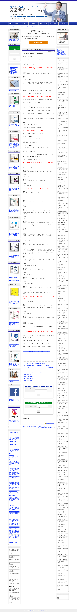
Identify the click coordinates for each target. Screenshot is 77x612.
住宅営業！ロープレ (61, 488)
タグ (10, 459)
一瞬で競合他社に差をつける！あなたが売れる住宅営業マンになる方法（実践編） (14, 469)
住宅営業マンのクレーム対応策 (63, 330)
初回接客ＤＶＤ (13, 70)
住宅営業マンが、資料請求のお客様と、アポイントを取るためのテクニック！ (14, 579)
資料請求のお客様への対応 (62, 565)
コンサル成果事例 (13, 72)
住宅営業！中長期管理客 (61, 348)
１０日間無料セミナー (61, 205)
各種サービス (11, 505)
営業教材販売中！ (60, 52)
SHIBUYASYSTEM (12, 441)
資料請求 (59, 573)
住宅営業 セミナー (60, 551)
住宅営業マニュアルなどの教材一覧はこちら (33, 371)
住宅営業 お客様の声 (61, 278)
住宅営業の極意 (60, 193)
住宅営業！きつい (60, 105)
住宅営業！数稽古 (60, 408)
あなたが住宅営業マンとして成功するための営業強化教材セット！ (14, 447)
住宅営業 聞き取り (60, 227)
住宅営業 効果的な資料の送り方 (63, 585)
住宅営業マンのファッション (62, 390)
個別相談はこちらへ (61, 50)
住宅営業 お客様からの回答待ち (63, 533)
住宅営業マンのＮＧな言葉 (62, 224)
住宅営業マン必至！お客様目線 (63, 476)
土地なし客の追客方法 (61, 92)
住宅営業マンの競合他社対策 (62, 249)
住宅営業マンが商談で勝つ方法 (63, 576)
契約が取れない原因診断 (13, 528)
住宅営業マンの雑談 (61, 291)
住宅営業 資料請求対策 (61, 524)
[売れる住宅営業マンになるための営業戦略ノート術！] (38, 21)
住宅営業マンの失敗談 (61, 365)
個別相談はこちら (27, 374)
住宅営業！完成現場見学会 (62, 470)
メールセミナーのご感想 (61, 569)
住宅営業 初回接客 (60, 235)
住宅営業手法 (60, 200)
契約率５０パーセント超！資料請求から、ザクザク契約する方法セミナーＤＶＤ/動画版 (14, 536)
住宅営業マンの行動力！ (61, 395)
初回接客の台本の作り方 (61, 575)
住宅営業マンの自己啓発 (61, 312)
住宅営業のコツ (60, 388)
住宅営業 (59, 226)
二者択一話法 (60, 343)
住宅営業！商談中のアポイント (63, 505)
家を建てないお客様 (61, 374)
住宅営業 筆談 (60, 275)
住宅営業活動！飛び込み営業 (62, 332)
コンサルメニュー (60, 60)
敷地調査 (59, 244)
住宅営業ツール (60, 265)
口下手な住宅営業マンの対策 (62, 172)
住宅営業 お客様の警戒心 (62, 531)
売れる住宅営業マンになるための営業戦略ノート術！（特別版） (37, 365)
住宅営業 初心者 (60, 69)
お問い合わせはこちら (28, 380)
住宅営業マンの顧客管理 (61, 465)
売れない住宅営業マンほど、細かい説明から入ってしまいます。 (14, 599)
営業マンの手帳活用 (61, 579)
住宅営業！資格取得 (61, 115)
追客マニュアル (60, 511)
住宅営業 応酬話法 (60, 222)
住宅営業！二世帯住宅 (61, 472)
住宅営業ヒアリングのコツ (62, 177)
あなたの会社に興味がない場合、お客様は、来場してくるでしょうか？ (14, 594)
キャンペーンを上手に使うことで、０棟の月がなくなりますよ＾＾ (36, 351)
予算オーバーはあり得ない (62, 392)
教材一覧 (59, 191)
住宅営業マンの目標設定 (61, 338)
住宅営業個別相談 (12, 495)
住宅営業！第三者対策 (61, 469)
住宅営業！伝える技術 (61, 161)
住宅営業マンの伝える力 (61, 422)
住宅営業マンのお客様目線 (62, 559)
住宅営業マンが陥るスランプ (62, 272)
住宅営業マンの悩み (61, 202)
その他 (59, 293)
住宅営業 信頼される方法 (62, 403)
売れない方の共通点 (61, 480)
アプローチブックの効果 (61, 537)
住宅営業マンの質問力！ (61, 300)
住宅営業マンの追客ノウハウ (62, 107)
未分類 (59, 589)
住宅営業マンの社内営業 (61, 310)
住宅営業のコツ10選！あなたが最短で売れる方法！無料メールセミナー (14, 479)
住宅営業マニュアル (14, 67)
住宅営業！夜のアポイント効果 (63, 428)
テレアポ (59, 149)
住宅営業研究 (60, 237)
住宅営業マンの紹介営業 (61, 288)
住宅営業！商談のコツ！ (61, 169)
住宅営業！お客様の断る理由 (62, 503)
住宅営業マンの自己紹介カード (63, 135)
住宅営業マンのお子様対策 (62, 379)
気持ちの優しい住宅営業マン (62, 507)
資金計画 (59, 345)
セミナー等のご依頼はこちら (30, 378)
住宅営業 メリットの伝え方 (62, 218)
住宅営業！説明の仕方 (61, 446)
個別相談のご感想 (60, 51)
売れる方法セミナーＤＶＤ (62, 209)
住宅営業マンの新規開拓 (61, 357)
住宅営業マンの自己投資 (61, 426)
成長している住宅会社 (61, 363)
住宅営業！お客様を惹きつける (63, 474)
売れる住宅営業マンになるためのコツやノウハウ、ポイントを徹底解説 (38, 367)
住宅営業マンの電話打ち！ (62, 315)
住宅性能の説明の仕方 (61, 67)
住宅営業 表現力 (60, 521)
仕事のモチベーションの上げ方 (63, 97)
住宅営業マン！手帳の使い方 (62, 438)
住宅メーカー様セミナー (61, 158)
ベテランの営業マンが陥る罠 (62, 479)
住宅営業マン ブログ (61, 519)
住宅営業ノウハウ (60, 384)
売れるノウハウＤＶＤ (14, 69)
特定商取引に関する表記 (13, 542)
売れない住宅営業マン (61, 514)
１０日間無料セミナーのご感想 (63, 213)
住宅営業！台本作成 (61, 443)
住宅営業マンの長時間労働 (62, 581)
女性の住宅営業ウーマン (61, 482)
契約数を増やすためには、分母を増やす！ (46, 427)
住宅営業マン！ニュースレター (63, 261)
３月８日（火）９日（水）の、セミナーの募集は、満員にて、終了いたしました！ (14, 438)
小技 (58, 296)
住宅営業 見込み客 (60, 544)
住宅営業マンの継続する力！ (62, 398)
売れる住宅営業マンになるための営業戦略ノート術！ (17, 26)
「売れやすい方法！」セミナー (14, 432)
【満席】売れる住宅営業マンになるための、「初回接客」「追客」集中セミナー (14, 435)
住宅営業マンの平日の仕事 (62, 229)
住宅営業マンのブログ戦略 (62, 393)
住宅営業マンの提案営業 (61, 295)
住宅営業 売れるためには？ (62, 554)
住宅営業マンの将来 (61, 326)
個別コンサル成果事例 (28, 376)
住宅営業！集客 (60, 321)
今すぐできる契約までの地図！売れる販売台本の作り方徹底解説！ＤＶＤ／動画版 (14, 473)
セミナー (59, 552)
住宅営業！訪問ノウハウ (61, 459)
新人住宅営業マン (60, 269)
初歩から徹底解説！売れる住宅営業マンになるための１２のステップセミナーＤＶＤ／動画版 (14, 503)
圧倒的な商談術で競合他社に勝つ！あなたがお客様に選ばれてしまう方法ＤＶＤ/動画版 (14, 512)
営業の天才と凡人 (60, 542)
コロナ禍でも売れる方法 (61, 121)
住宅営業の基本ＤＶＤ (14, 68)
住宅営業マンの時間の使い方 (62, 257)
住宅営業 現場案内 (60, 267)
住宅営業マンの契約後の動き (62, 328)
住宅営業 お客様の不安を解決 (62, 516)
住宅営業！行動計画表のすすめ (63, 452)
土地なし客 (59, 264)
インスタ (10, 453)
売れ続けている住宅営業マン (62, 188)
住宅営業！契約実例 (61, 147)
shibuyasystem (12, 442)
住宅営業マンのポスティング (62, 301)
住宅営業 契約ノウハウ (61, 176)
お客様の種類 (60, 298)
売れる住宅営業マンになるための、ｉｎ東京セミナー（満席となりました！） (14, 520)
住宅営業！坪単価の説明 (61, 499)
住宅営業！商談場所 (61, 439)
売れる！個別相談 (60, 509)
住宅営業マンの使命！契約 (62, 231)
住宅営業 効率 (60, 540)
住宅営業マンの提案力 (61, 444)
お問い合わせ (12, 73)
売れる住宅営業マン (61, 382)
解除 (35, 406)
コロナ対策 (59, 159)
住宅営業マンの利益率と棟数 (62, 359)
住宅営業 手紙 (60, 526)
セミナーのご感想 (60, 567)
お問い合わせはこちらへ (61, 53)
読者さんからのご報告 (61, 313)
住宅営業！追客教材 (61, 512)
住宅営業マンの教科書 (61, 556)
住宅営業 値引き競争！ (61, 347)
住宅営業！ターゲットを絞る (62, 467)
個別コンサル (60, 179)
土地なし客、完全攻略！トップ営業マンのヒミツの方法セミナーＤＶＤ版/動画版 (14, 279)
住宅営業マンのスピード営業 (62, 308)
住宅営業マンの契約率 (61, 397)
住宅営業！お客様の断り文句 (62, 441)
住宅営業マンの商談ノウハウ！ (63, 220)
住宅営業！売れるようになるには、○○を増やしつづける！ (34, 426)
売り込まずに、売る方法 (31, 26)
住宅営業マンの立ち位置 (61, 406)
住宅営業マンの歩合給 (61, 323)
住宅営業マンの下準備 (61, 307)
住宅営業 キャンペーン (61, 529)
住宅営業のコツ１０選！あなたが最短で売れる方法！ (34, 363)
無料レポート (12, 66)
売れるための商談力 (61, 174)
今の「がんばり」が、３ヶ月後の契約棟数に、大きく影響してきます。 (14, 550)
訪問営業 (59, 490)
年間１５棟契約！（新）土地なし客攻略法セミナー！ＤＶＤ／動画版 (14, 540)
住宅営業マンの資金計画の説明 (63, 415)
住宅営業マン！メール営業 (62, 340)
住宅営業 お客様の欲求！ (62, 238)
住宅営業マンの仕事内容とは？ (63, 143)
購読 (31, 406)
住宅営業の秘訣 (60, 167)
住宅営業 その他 (60, 94)
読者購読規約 (38, 407)
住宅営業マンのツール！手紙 (62, 232)
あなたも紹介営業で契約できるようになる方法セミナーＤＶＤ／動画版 (14, 450)
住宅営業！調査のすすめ (61, 436)
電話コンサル (60, 342)
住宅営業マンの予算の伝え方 (62, 203)
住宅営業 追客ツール (61, 535)
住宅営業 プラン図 (60, 334)
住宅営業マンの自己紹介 (61, 276)
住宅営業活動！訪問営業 (61, 243)
